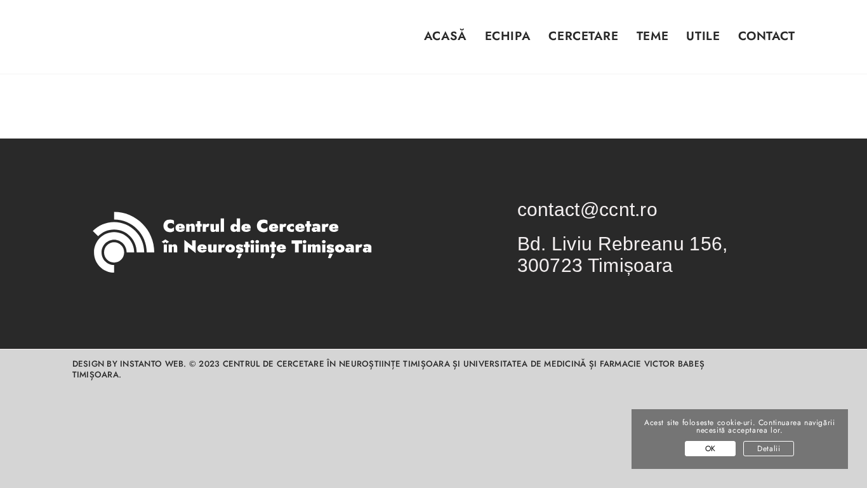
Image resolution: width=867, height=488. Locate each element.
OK (710, 448)
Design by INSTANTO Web (128, 364)
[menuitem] (436, 43)
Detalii (768, 448)
